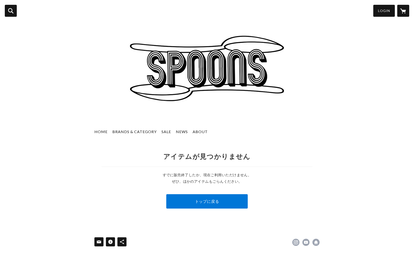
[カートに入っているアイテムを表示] (403, 11)
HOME (101, 131)
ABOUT (200, 131)
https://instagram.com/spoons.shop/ (295, 242)
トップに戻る (207, 201)
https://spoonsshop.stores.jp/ (316, 242)
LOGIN (384, 11)
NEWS (182, 131)
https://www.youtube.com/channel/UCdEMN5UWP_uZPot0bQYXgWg (306, 242)
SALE (166, 131)
